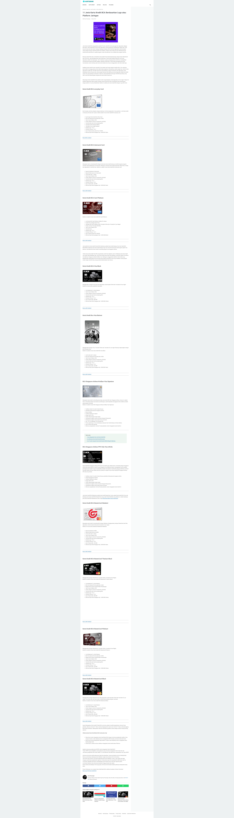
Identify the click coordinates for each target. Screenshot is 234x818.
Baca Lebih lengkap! (87, 190)
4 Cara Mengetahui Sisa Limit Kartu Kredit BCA (96, 437)
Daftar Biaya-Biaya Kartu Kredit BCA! (110, 498)
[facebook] (88, 786)
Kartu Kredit (92, 4)
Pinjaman (111, 4)
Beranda (84, 4)
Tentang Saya (112, 813)
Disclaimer (124, 813)
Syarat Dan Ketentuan (131, 813)
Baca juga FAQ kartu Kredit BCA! (89, 770)
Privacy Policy (118, 813)
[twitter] (100, 786)
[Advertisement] (106, 608)
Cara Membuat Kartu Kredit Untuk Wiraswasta (96, 439)
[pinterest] (111, 786)
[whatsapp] (123, 786)
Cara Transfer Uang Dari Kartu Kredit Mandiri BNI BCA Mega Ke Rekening (101, 441)
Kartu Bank (119, 816)
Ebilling (105, 4)
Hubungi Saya (105, 813)
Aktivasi (99, 4)
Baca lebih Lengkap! (87, 137)
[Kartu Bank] (89, 1)
